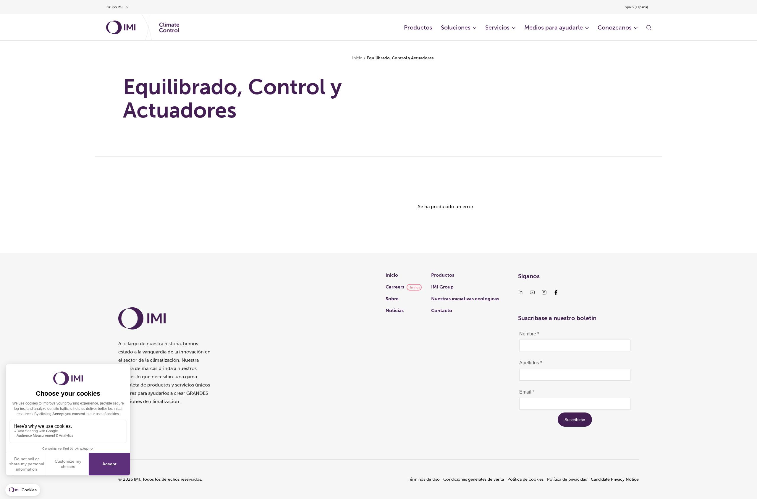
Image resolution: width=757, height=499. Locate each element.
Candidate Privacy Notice (615, 479)
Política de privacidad (567, 479)
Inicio (357, 58)
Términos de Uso (424, 479)
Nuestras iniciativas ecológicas (465, 298)
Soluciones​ (455, 27)
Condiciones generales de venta (473, 479)
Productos (442, 275)
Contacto (441, 310)
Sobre (392, 298)
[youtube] (532, 292)
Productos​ (418, 27)
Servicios (497, 27)
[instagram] (544, 292)
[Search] (648, 27)
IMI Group (442, 287)
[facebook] (556, 292)
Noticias (395, 310)
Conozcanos (615, 27)
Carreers (395, 287)
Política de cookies (525, 479)
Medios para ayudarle (553, 27)
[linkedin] (520, 292)
